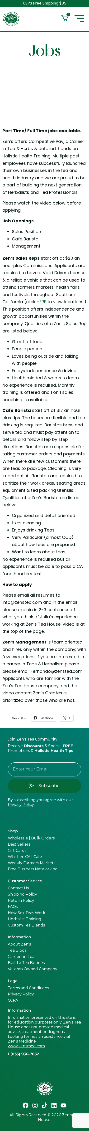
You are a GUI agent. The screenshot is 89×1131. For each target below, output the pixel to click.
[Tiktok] (44, 1105)
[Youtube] (63, 1105)
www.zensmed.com (26, 1046)
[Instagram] (35, 1105)
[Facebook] (25, 1105)
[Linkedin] (54, 1105)
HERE (41, 302)
